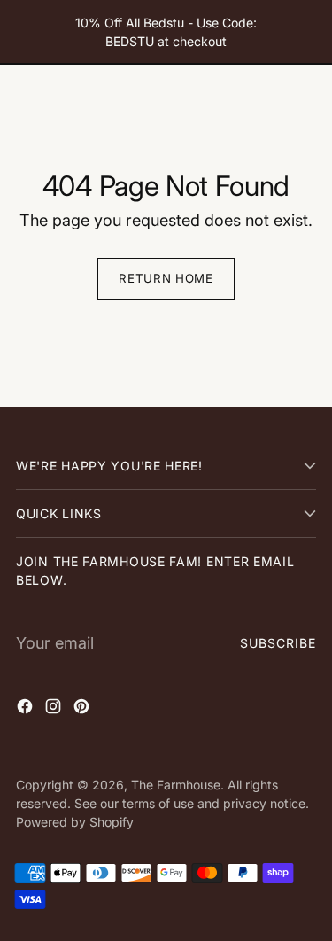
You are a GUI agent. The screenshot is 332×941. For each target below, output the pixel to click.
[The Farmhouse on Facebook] (26, 709)
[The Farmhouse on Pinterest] (83, 709)
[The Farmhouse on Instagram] (55, 709)
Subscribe (278, 642)
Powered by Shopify (75, 821)
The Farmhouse (175, 784)
